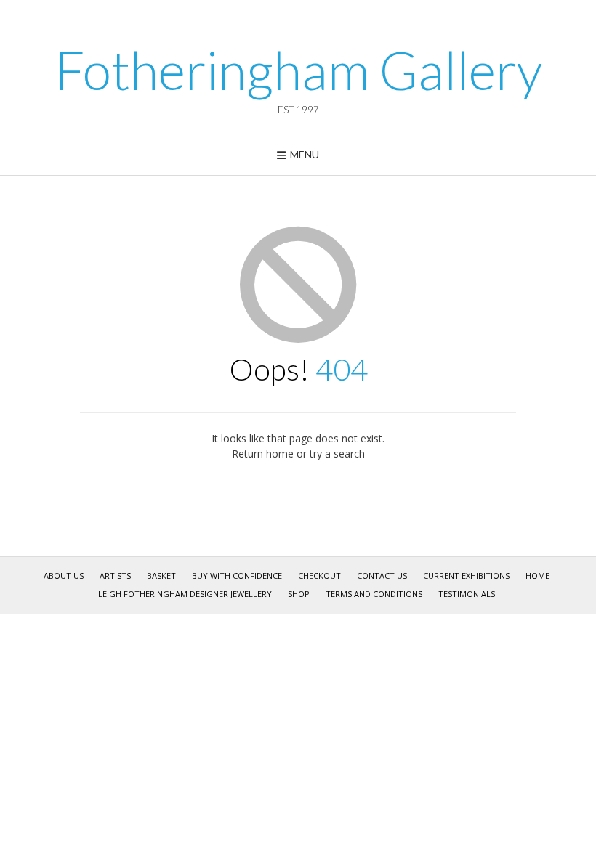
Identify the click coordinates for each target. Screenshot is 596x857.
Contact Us (382, 575)
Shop (299, 593)
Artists (115, 575)
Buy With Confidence (237, 575)
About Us (64, 575)
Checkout (319, 575)
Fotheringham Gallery (298, 70)
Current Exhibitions (466, 575)
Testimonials (466, 593)
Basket (161, 575)
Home (537, 575)
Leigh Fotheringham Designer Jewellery (185, 593)
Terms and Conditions (374, 593)
